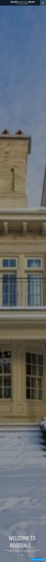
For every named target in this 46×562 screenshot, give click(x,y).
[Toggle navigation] (43, 4)
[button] (37, 559)
